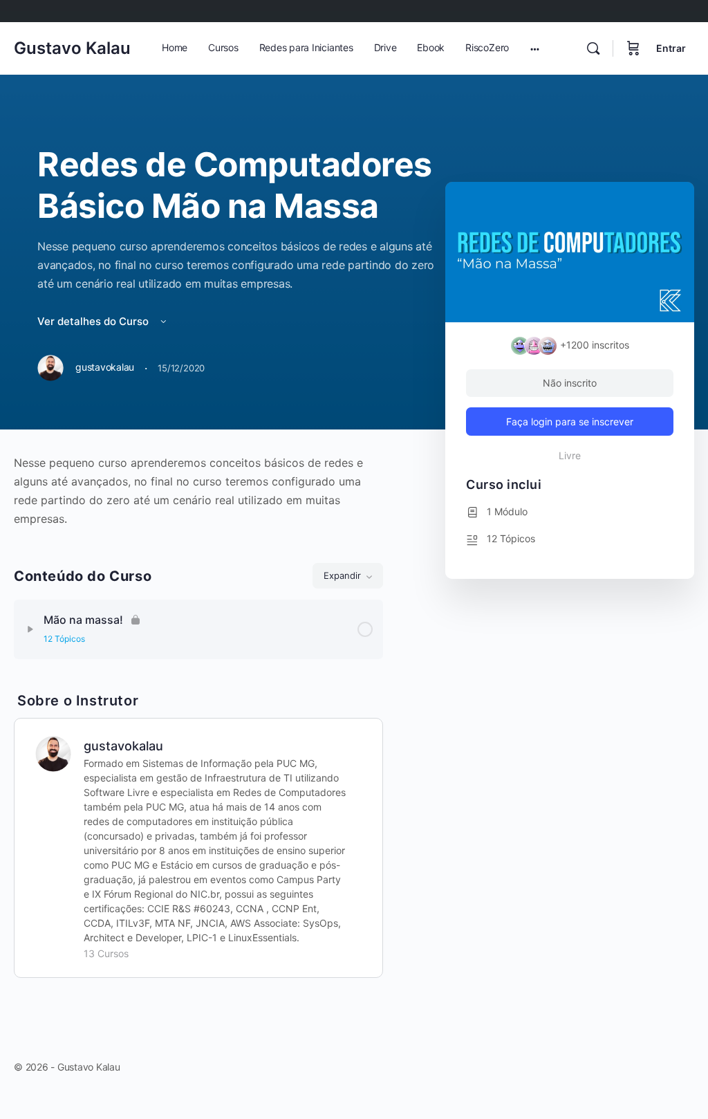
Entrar (671, 48)
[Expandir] (30, 629)
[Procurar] (593, 48)
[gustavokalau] (53, 752)
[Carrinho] (633, 48)
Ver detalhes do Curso (94, 321)
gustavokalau (123, 746)
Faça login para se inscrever (569, 421)
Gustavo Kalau (72, 48)
